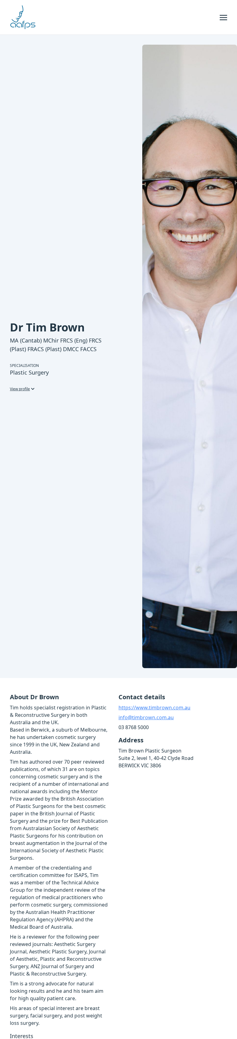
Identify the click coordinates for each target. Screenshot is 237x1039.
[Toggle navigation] (223, 17)
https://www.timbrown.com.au (154, 707)
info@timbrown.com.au (146, 717)
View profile (20, 389)
